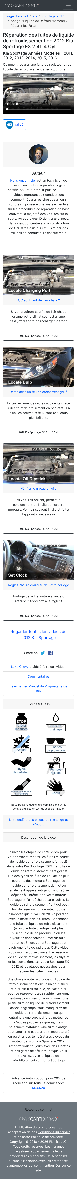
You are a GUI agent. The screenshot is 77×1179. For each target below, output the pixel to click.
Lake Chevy (20, 667)
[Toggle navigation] (68, 6)
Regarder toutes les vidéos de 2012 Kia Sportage (39, 634)
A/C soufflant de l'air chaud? (38, 300)
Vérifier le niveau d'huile (38, 488)
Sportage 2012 (52, 16)
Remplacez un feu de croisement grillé (38, 392)
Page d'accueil (17, 16)
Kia (34, 16)
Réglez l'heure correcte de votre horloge (38, 585)
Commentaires (38, 676)
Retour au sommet (38, 1109)
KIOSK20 (38, 1088)
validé (18, 124)
